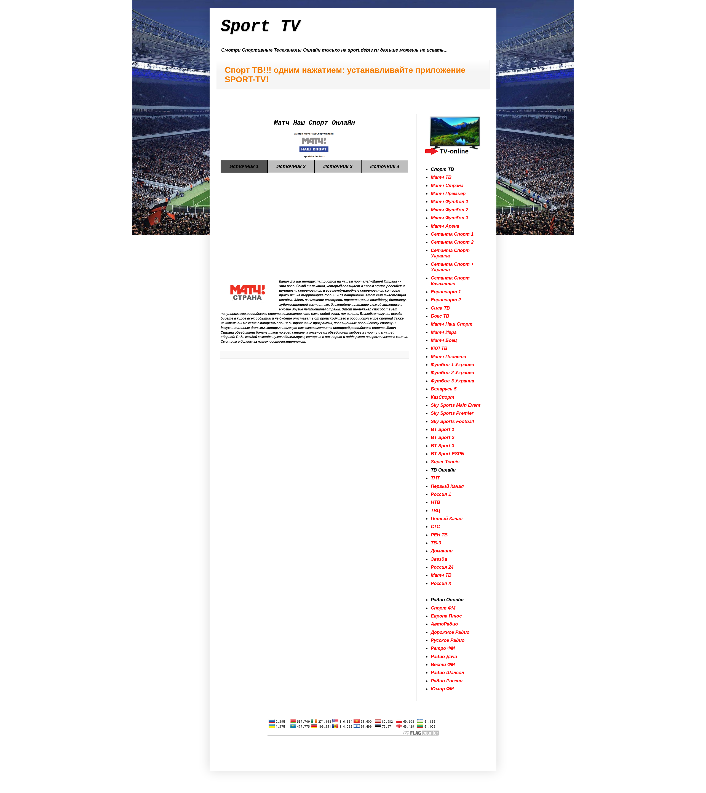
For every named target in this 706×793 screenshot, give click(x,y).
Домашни (442, 550)
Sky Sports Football (452, 421)
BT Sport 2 (442, 437)
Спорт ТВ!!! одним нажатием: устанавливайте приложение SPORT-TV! (345, 74)
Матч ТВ (441, 177)
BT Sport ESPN (447, 453)
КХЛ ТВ (439, 348)
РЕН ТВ (439, 534)
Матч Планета (448, 356)
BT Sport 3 (442, 445)
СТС (435, 526)
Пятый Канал (447, 518)
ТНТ (435, 478)
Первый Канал (447, 486)
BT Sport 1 (442, 429)
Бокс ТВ (440, 316)
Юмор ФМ (442, 688)
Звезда (439, 559)
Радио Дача (444, 656)
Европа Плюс (446, 616)
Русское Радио (447, 640)
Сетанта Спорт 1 (452, 234)
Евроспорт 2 (446, 299)
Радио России (446, 680)
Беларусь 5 (443, 389)
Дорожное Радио (450, 632)
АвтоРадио (444, 624)
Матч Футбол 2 (449, 209)
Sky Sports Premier (452, 413)
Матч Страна (447, 185)
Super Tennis (445, 461)
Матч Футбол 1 (449, 201)
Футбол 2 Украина (452, 372)
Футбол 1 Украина (452, 364)
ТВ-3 (436, 542)
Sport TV (260, 26)
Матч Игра (443, 332)
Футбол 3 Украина (452, 381)
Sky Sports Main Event (455, 405)
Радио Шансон (447, 672)
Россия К (441, 583)
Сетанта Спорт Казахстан (450, 280)
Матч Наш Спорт (451, 324)
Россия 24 (442, 567)
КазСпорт (442, 397)
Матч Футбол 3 (449, 217)
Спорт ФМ (443, 608)
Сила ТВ (440, 308)
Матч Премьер (448, 193)
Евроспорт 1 (446, 291)
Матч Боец (444, 340)
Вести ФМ (443, 664)
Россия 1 (441, 494)
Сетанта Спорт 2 (452, 242)
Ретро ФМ (443, 648)
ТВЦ (435, 510)
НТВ (435, 502)
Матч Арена (445, 226)
